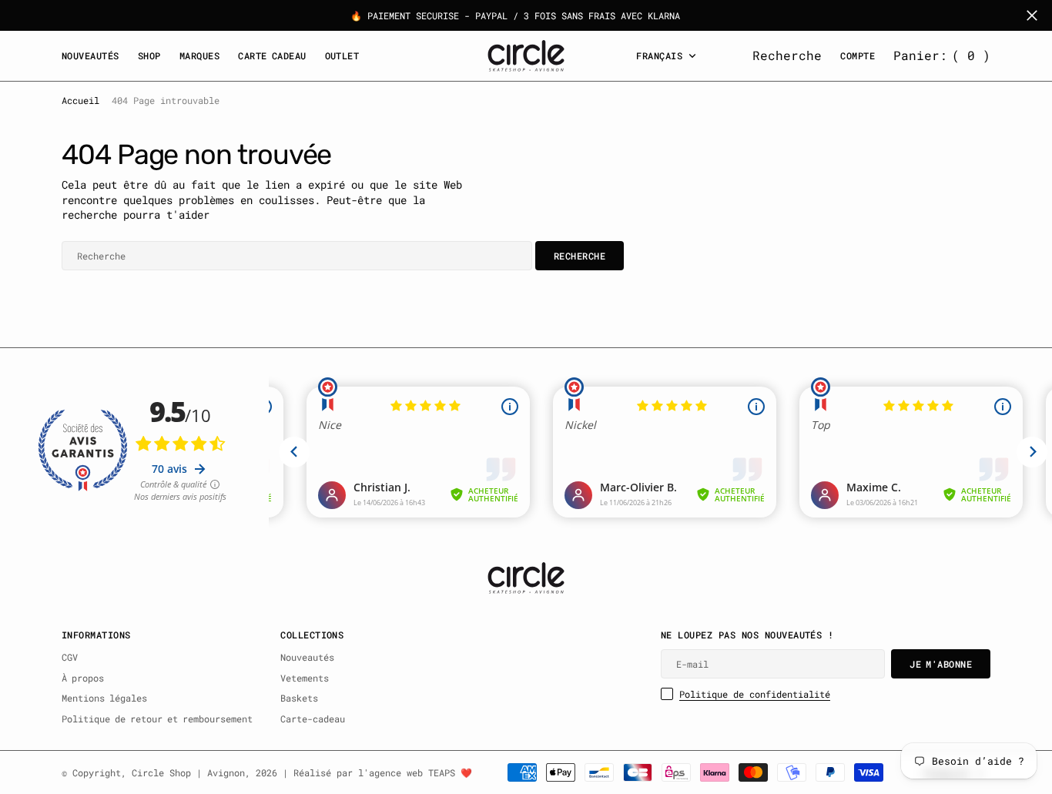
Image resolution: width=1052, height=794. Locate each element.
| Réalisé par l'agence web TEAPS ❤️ (377, 772)
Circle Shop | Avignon (188, 772)
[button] (941, 55)
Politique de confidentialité (754, 694)
